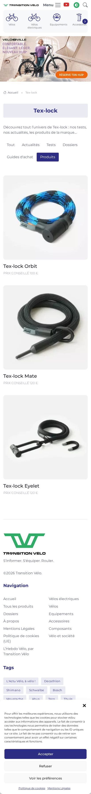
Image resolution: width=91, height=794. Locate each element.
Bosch (57, 690)
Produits (47, 157)
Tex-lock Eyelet (21, 486)
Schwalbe (36, 690)
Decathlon (52, 681)
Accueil (13, 92)
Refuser (45, 766)
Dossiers (70, 145)
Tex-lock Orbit (20, 266)
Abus (36, 699)
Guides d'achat (20, 157)
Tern (51, 699)
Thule (68, 699)
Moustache (14, 699)
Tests (51, 145)
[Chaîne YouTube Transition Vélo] (66, 5)
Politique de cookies (32, 788)
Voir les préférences (45, 778)
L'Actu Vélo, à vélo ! (21, 681)
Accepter (45, 754)
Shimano (13, 690)
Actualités (31, 145)
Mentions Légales (58, 788)
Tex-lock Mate (20, 376)
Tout (11, 145)
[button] (84, 705)
